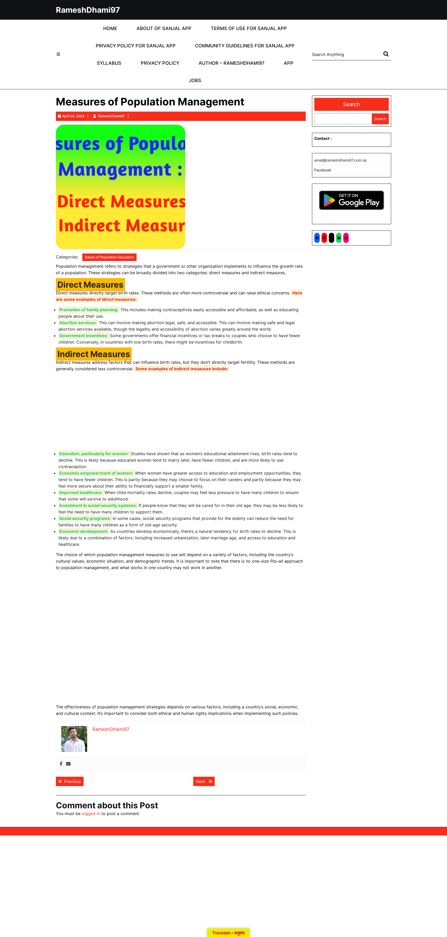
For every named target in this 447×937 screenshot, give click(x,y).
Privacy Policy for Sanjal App (136, 45)
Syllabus (109, 63)
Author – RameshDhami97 (231, 63)
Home (110, 28)
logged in (91, 813)
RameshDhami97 (88, 9)
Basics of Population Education (109, 257)
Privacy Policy (160, 63)
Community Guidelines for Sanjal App (245, 45)
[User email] (68, 763)
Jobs (195, 80)
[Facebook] (61, 763)
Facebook (322, 170)
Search (351, 104)
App (288, 63)
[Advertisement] (181, 412)
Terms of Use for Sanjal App (249, 28)
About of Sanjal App (164, 28)
